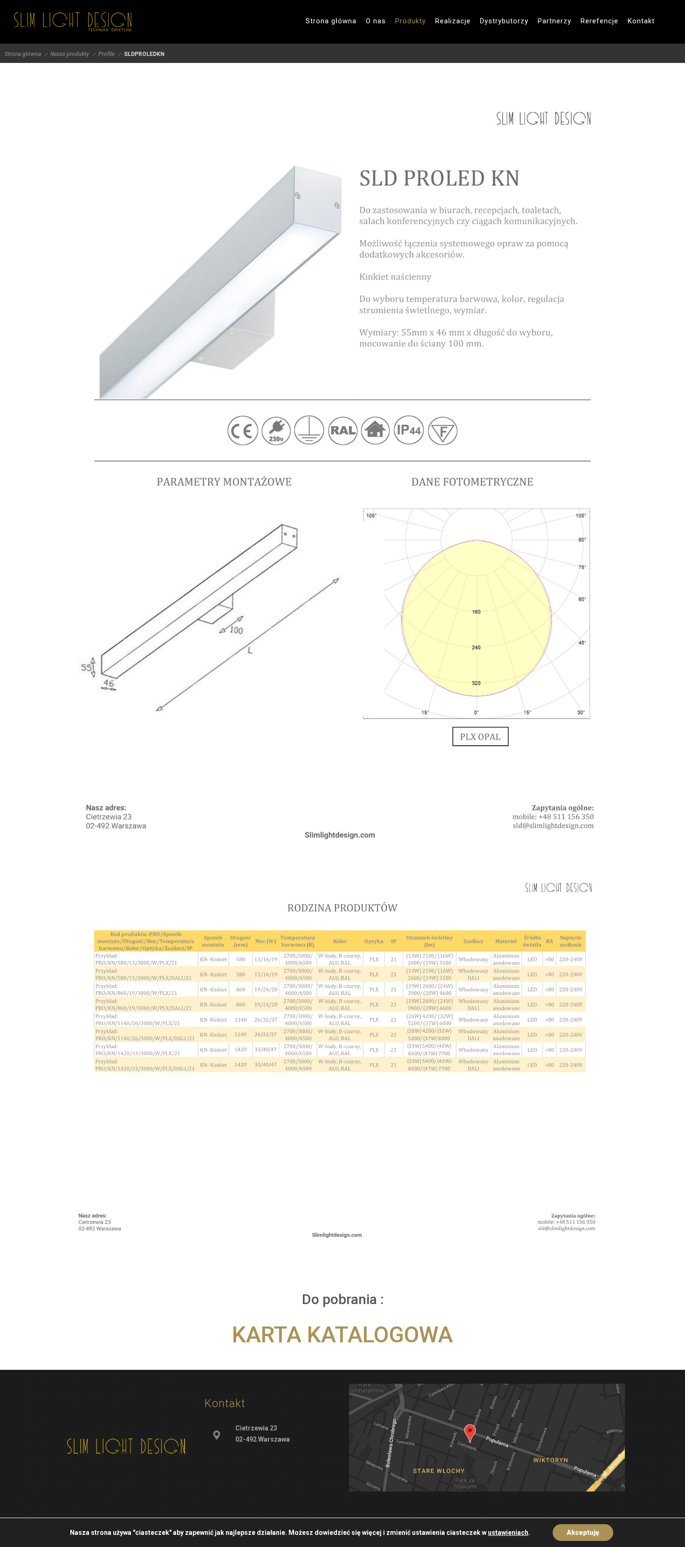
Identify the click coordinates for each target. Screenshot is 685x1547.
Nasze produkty (69, 54)
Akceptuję (583, 1532)
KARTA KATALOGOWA (342, 1334)
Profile (106, 54)
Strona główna (23, 54)
